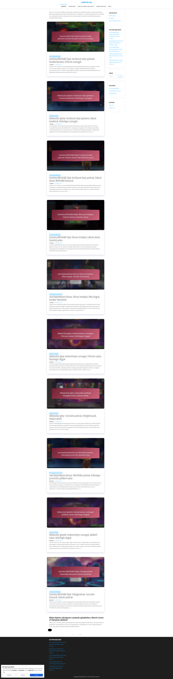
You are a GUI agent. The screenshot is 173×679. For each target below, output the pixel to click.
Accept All (36, 675)
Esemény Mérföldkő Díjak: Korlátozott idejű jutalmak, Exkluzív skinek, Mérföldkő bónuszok (75, 179)
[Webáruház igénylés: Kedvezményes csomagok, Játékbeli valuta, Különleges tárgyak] (75, 513)
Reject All (23, 675)
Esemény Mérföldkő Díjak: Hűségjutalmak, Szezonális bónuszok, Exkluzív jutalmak (71, 595)
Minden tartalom (112, 15)
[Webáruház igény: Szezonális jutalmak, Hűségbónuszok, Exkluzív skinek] (75, 394)
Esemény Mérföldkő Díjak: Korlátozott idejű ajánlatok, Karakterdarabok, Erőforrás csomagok (72, 60)
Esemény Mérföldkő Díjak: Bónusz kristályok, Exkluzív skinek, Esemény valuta (74, 238)
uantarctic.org (86, 2)
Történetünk (111, 18)
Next (80, 634)
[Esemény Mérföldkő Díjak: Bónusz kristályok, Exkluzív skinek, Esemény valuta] (75, 215)
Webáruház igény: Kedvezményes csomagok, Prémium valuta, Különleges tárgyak (75, 357)
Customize (9, 675)
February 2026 (112, 108)
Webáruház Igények (54, 116)
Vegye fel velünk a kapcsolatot (115, 21)
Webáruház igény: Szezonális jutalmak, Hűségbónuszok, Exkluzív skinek (72, 417)
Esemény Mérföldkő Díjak (55, 56)
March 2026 (111, 105)
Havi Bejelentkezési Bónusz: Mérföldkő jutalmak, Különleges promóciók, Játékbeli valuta (74, 476)
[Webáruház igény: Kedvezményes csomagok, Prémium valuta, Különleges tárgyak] (75, 334)
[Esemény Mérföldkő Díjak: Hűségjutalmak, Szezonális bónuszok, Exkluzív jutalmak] (75, 572)
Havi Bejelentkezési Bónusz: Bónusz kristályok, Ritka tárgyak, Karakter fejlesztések (74, 298)
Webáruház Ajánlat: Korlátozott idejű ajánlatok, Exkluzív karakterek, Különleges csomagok (72, 119)
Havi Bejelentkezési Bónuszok (56, 294)
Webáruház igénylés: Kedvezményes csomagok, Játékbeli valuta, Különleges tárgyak (73, 536)
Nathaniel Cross (59, 64)
